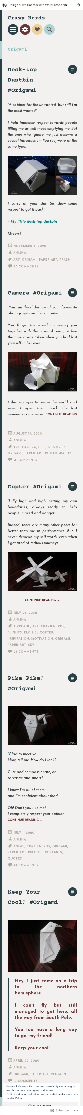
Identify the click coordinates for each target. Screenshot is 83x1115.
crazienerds (52, 626)
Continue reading (42, 600)
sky (31, 645)
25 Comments (25, 652)
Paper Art (48, 259)
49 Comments (25, 865)
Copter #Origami (35, 486)
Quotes (15, 858)
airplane (21, 626)
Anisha (19, 253)
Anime (18, 846)
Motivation (42, 639)
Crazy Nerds (26, 18)
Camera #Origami (35, 293)
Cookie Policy (14, 1098)
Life (42, 447)
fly (27, 632)
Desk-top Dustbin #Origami (22, 80)
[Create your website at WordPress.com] (41, 5)
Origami (29, 259)
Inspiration (18, 639)
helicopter (42, 632)
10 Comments (25, 1081)
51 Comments (25, 460)
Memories (57, 447)
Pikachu (35, 852)
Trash (64, 259)
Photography (58, 453)
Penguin (58, 1074)
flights (15, 632)
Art (16, 259)
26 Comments (26, 266)
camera (29, 447)
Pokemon (53, 852)
